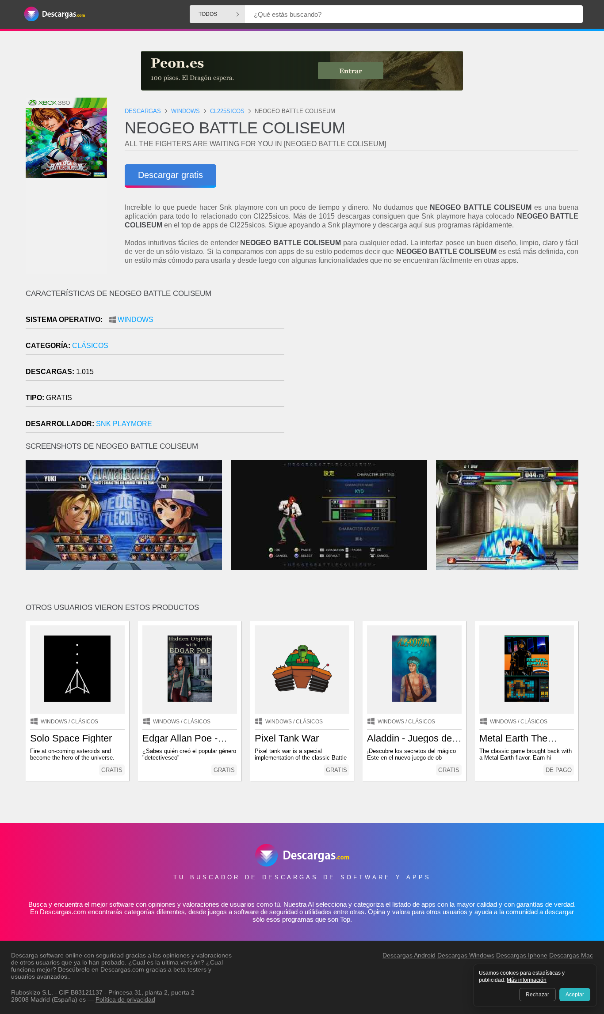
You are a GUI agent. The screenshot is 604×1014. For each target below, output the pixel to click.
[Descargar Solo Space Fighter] (77, 669)
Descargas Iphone (521, 955)
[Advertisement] (440, 364)
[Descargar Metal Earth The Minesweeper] (526, 669)
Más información (527, 980)
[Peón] (302, 71)
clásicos (90, 345)
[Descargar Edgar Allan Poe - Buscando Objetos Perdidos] (189, 669)
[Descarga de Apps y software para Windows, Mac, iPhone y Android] (54, 14)
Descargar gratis (170, 175)
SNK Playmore (124, 424)
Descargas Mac (571, 955)
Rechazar (537, 994)
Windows (135, 319)
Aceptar (575, 994)
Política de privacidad (125, 999)
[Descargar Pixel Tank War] (302, 669)
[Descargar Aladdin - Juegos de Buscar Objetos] (414, 669)
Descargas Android (409, 955)
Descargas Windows (465, 955)
